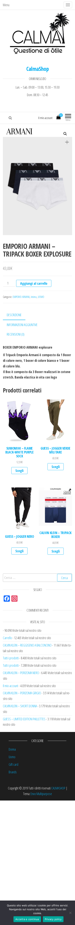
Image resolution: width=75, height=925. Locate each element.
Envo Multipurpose (41, 793)
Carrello (7, 637)
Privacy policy (53, 919)
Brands (13, 772)
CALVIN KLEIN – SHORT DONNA (20, 706)
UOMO (41, 297)
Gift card (13, 764)
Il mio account (45, 118)
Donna (12, 749)
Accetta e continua (27, 919)
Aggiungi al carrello (33, 283)
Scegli (19, 470)
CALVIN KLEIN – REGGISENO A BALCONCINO (27, 645)
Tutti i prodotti (11, 658)
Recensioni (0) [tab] (15, 334)
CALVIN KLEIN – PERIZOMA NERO (21, 672)
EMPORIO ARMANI (21, 297)
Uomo (12, 756)
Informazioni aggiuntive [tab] (22, 324)
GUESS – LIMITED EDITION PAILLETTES (24, 719)
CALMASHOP (58, 788)
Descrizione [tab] (14, 314)
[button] (65, 133)
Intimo (34, 297)
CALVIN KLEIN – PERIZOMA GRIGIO (22, 693)
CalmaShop (37, 68)
